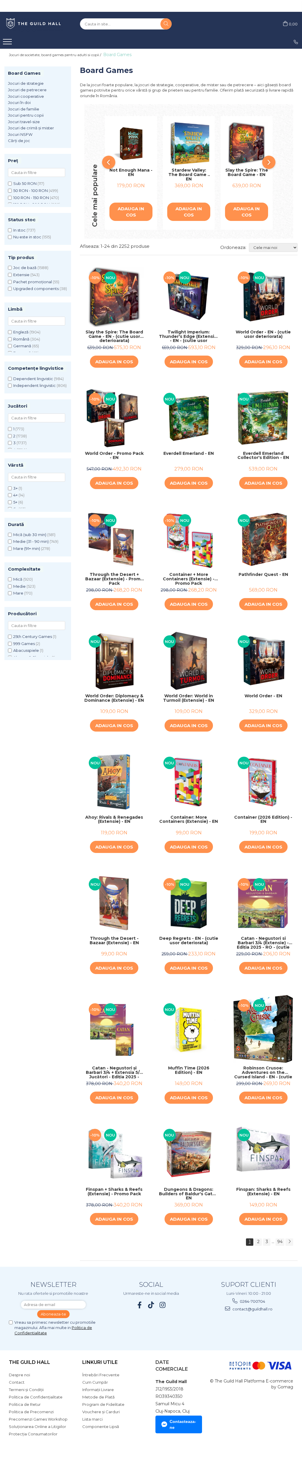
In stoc (19, 230)
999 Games (24, 643)
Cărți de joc (19, 140)
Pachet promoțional (32, 281)
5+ (15, 502)
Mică (17, 579)
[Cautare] (166, 24)
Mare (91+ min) (26, 548)
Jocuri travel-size (24, 121)
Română (21, 339)
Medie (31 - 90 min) (31, 541)
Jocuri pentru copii (26, 115)
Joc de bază (25, 267)
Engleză (21, 332)
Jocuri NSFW (20, 134)
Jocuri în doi (19, 102)
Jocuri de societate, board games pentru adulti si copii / (55, 55)
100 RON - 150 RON (31, 197)
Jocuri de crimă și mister (31, 128)
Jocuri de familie (23, 109)
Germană (22, 345)
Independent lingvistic (34, 385)
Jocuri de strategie (26, 83)
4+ (15, 495)
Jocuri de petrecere (27, 89)
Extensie (21, 274)
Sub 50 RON (25, 183)
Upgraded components (36, 288)
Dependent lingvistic (33, 378)
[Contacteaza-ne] (296, 42)
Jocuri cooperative (26, 96)
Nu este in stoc (27, 237)
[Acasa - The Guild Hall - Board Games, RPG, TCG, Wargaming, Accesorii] (33, 24)
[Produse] (8, 43)
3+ (15, 488)
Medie (19, 586)
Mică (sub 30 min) (29, 534)
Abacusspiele (26, 650)
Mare (18, 593)
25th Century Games (32, 636)
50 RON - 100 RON (30, 190)
